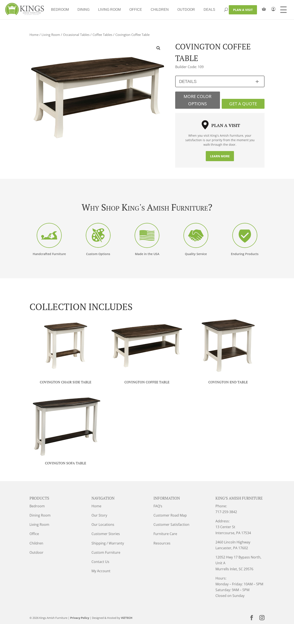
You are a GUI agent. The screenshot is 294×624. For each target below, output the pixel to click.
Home (34, 34)
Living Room (109, 9)
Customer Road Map (170, 515)
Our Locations (102, 524)
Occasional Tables (76, 34)
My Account (100, 571)
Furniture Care (165, 533)
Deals (209, 9)
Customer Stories (105, 533)
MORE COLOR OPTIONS (197, 100)
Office (135, 9)
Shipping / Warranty (107, 543)
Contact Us (100, 561)
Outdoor (186, 9)
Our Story (99, 515)
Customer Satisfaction (171, 524)
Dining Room (40, 515)
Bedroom (60, 9)
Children (160, 9)
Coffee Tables (102, 34)
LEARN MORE (220, 156)
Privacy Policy (79, 618)
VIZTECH (126, 618)
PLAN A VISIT (243, 10)
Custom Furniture (105, 552)
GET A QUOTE (243, 104)
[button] (158, 48)
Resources (161, 543)
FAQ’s (157, 506)
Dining (83, 9)
